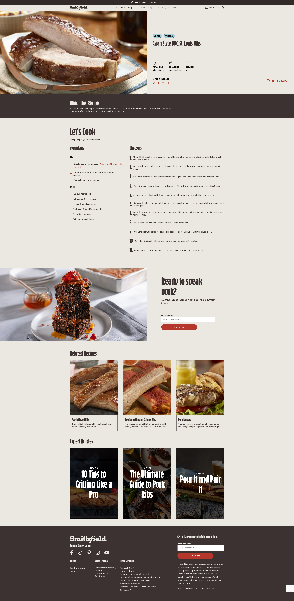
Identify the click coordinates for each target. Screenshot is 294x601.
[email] (154, 83)
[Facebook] (71, 552)
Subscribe (179, 327)
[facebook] (159, 83)
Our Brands (100, 576)
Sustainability (101, 573)
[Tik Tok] (80, 552)
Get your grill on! (157, 2)
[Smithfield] (79, 9)
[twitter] (169, 83)
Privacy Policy (183, 583)
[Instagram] (98, 552)
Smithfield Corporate (104, 568)
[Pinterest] (89, 552)
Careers (98, 570)
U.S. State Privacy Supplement (133, 574)
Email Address (168, 315)
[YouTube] (106, 552)
